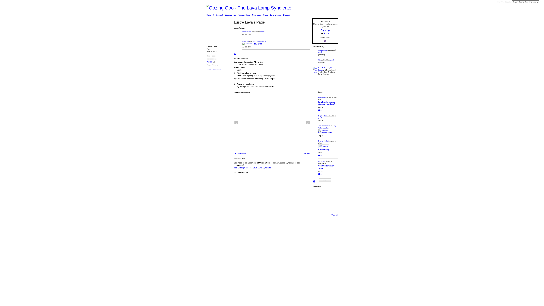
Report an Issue (317, 223)
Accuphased (322, 50)
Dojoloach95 (322, 97)
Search (541, 2)
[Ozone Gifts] (333, 192)
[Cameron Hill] (325, 192)
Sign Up (500, 2)
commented (326, 126)
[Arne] (325, 208)
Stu (319, 60)
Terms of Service (332, 223)
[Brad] (333, 200)
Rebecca (245, 41)
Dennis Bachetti (323, 141)
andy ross (321, 161)
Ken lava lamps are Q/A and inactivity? (326, 103)
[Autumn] (317, 208)
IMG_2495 (258, 44)
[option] (272, 122)
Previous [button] (236, 122)
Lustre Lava (246, 31)
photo (264, 41)
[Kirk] (325, 200)
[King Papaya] (317, 192)
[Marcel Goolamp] (333, 208)
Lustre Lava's (257, 41)
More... (325, 180)
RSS (235, 54)
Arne (320, 126)
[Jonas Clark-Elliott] (317, 200)
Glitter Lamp (323, 150)
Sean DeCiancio (323, 68)
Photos (209, 62)
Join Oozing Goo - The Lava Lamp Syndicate (252, 168)
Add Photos (241, 153)
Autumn (225, 223)
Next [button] (308, 122)
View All (307, 153)
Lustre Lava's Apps (214, 70)
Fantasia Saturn (325, 133)
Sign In (508, 2)
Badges (306, 223)
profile (262, 31)
